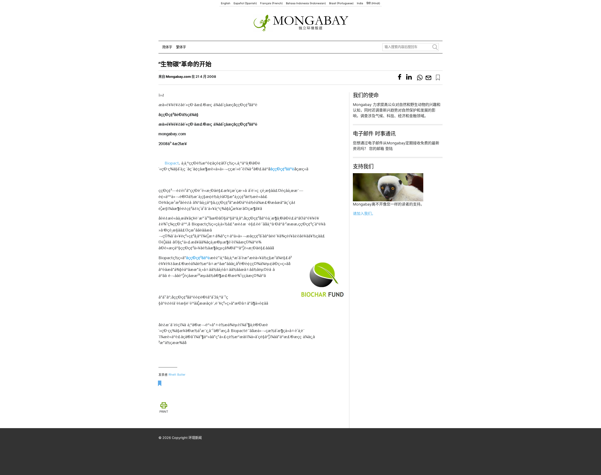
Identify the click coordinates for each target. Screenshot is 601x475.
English (225, 3)
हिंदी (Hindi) (373, 3)
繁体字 (181, 47)
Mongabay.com (178, 77)
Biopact (172, 163)
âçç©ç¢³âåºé (282, 169)
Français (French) (271, 3)
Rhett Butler (177, 374)
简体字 (167, 47)
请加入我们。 (364, 213)
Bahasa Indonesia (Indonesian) (306, 3)
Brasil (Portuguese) (341, 3)
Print (163, 411)
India (360, 3)
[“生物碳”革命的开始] (437, 77)
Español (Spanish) (245, 3)
